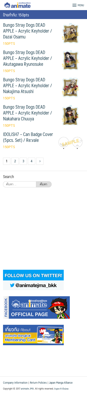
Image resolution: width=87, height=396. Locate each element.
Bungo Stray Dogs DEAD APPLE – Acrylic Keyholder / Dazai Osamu (27, 30)
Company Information (15, 382)
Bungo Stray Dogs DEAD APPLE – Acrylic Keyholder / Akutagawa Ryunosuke (27, 58)
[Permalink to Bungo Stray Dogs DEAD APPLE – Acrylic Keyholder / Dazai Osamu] (70, 33)
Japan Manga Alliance (61, 382)
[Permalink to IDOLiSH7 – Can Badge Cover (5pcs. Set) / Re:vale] (70, 142)
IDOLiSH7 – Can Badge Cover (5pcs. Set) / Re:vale (28, 137)
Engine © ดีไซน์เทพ (61, 388)
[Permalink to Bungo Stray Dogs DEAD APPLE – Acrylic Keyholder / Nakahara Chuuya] (70, 115)
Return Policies (38, 382)
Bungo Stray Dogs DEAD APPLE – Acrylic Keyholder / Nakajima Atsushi (27, 85)
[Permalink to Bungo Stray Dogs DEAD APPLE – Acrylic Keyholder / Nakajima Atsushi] (70, 87)
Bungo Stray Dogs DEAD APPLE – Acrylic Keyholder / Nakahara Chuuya (27, 112)
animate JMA (27, 388)
